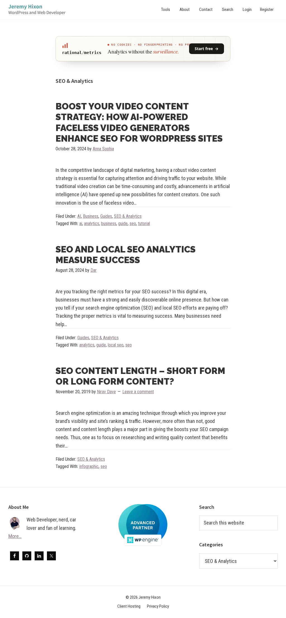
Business (90, 216)
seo (133, 223)
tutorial (144, 223)
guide (123, 223)
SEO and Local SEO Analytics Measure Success (126, 254)
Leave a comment (138, 391)
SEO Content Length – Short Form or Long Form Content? (140, 376)
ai (80, 223)
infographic (89, 466)
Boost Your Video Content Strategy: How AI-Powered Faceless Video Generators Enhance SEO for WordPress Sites (139, 122)
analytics (91, 223)
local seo (115, 345)
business (108, 223)
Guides (106, 216)
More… (15, 536)
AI (79, 216)
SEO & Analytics (128, 216)
